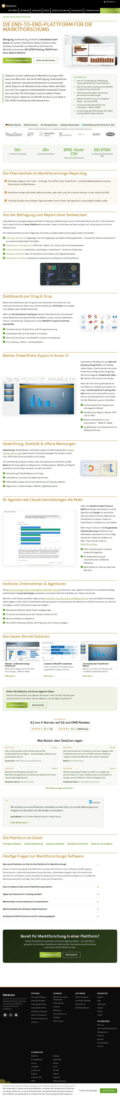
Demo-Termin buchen (45, 60)
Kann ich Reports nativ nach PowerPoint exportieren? (27, 887)
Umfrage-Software (15, 238)
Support (100, 1008)
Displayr (56, 1056)
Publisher (56, 1017)
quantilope (57, 1059)
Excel (55, 1067)
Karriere (100, 1036)
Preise (46, 11)
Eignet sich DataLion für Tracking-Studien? (22, 894)
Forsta (33, 1063)
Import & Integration (39, 1015)
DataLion (9, 995)
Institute (56, 1007)
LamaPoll (34, 1067)
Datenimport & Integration (19, 245)
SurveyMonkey (36, 1059)
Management (102, 1032)
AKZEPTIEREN (108, 1091)
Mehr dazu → (10, 676)
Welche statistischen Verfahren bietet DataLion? (25, 909)
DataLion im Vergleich (101, 844)
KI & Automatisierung (39, 1018)
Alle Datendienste (82, 1008)
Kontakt (100, 1039)
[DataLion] (60, 6)
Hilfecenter (101, 1004)
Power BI (56, 1077)
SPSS (33, 1081)
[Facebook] (16, 1015)
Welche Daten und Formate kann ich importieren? (25, 902)
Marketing (57, 1010)
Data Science (80, 1004)
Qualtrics (34, 1056)
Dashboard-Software (16, 258)
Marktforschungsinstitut (18, 590)
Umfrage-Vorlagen (38, 1001)
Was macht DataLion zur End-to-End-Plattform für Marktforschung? (35, 864)
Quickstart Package (82, 1001)
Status (99, 1015)
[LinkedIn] (5, 1015)
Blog (99, 1001)
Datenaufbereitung (15, 250)
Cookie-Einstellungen (88, 1091)
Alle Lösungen (58, 1021)
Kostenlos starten (17, 705)
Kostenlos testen (110, 11)
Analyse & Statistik (15, 254)
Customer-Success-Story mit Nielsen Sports (66, 599)
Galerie (100, 997)
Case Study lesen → (19, 823)
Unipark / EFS (36, 1077)
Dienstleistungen (60, 11)
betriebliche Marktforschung (45, 590)
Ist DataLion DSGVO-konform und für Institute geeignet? (29, 916)
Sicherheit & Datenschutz (107, 1028)
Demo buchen (38, 705)
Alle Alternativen (59, 1081)
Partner (100, 1046)
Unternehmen (58, 1003)
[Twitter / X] (10, 1015)
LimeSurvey (35, 1070)
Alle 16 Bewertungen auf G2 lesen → (60, 788)
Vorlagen (36, 11)
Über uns (100, 1025)
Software (13, 11)
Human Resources (60, 1014)
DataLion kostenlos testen (17, 60)
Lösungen (24, 11)
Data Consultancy (82, 997)
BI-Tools (56, 1070)
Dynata (56, 1063)
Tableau (56, 1074)
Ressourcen (77, 11)
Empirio (34, 1074)
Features (34, 1022)
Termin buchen (92, 11)
